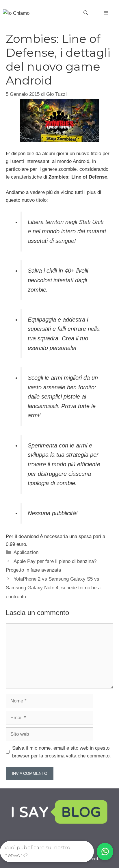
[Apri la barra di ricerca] (86, 13)
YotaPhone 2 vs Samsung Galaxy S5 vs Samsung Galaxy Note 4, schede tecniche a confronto (53, 587)
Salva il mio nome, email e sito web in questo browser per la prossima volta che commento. (61, 752)
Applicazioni (27, 552)
